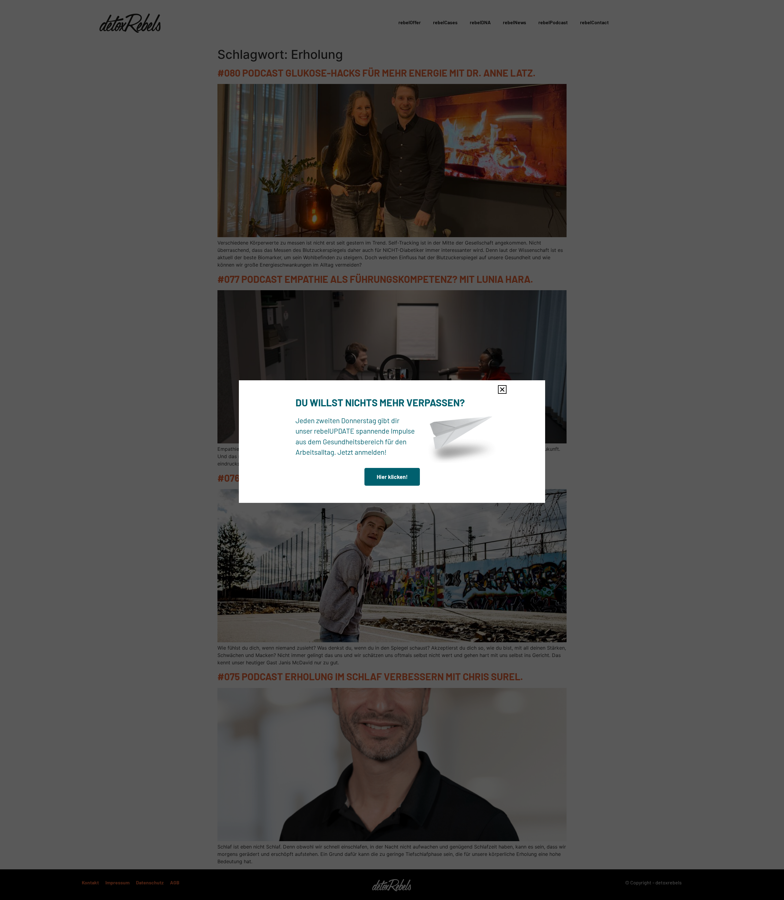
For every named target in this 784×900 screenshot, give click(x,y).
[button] (502, 389)
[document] (392, 450)
